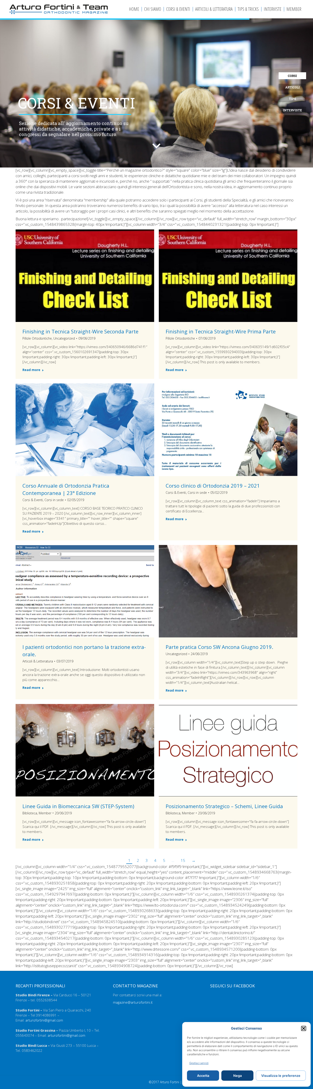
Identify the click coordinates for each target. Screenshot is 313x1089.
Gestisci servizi (199, 1063)
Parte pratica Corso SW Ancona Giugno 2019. (219, 646)
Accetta (203, 1076)
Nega (237, 1076)
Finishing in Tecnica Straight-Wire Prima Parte (221, 331)
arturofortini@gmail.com (44, 1020)
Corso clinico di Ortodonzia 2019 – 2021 (213, 485)
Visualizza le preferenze (280, 1076)
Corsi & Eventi (32, 500)
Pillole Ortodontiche (37, 338)
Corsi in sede (54, 500)
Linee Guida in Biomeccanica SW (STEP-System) (78, 805)
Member (45, 813)
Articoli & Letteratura (37, 661)
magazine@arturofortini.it (133, 1002)
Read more (31, 370)
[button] (303, 1028)
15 (183, 860)
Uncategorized (64, 338)
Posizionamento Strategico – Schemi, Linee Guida (224, 805)
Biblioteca (29, 813)
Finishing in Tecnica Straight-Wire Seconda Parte (80, 331)
